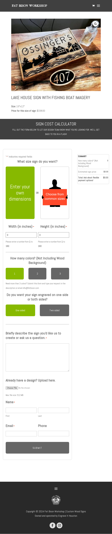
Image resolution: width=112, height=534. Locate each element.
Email (10, 426)
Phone (42, 426)
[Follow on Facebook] (52, 525)
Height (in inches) (53, 226)
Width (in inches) (21, 226)
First (8, 416)
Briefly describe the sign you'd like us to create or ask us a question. (33, 335)
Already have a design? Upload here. (31, 380)
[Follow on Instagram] (59, 525)
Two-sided (54, 310)
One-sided (20, 310)
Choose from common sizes (54, 192)
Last (40, 416)
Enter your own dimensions (20, 192)
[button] (95, 24)
